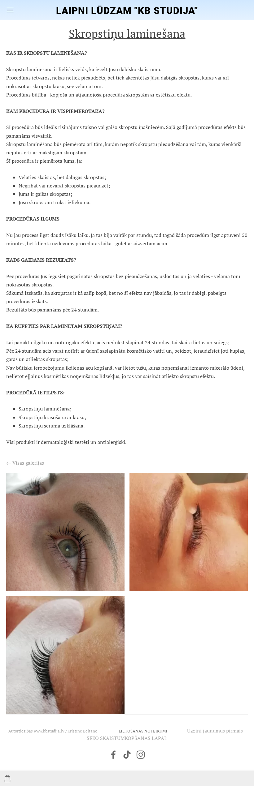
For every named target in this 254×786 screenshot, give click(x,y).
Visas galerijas (28, 462)
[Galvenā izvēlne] (10, 10)
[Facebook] (113, 754)
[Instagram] (140, 754)
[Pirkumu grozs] (7, 778)
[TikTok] (127, 754)
